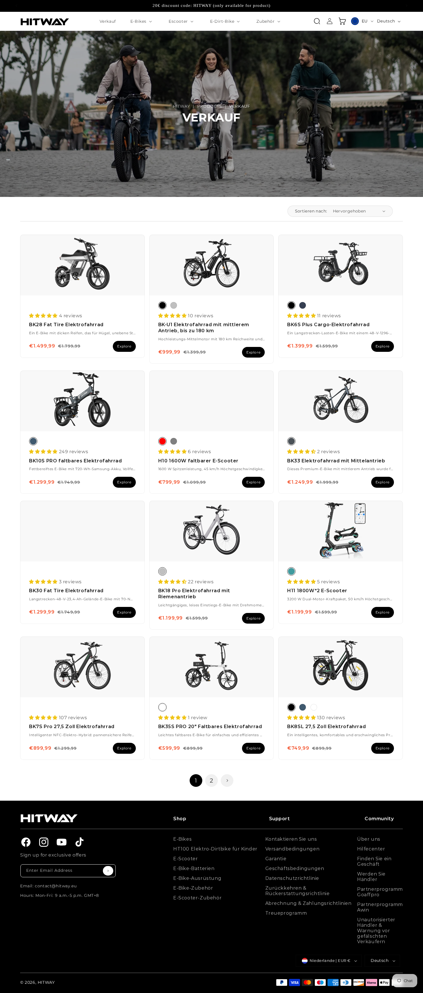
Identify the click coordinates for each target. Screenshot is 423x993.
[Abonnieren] (108, 871)
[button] (142, 21)
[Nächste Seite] (227, 780)
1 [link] (196, 780)
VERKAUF (239, 106)
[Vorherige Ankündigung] (16, 5)
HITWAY (181, 106)
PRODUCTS (209, 106)
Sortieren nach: (311, 211)
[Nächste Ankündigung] (406, 5)
